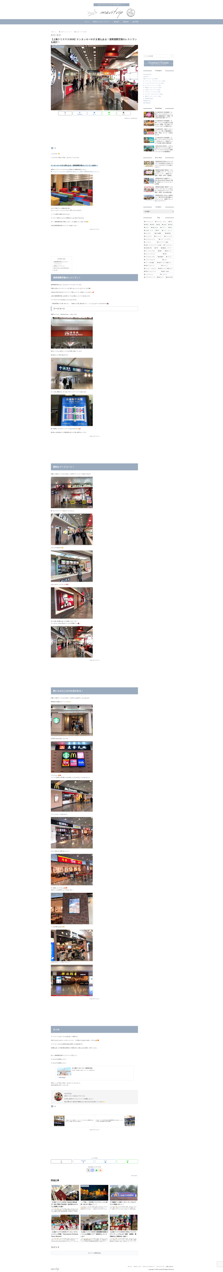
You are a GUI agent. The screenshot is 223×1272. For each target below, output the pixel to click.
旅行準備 (146, 103)
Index (146, 76)
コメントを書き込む (94, 1253)
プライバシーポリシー (149, 1266)
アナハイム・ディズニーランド (155, 81)
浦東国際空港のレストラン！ (61, 261)
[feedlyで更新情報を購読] (96, 1170)
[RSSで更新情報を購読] (100, 1170)
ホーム (130, 1266)
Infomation (147, 74)
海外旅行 (149, 98)
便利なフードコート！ (59, 266)
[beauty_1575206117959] (72, 190)
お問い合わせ (169, 1266)
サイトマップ (160, 1266)
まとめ (55, 270)
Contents (59, 258)
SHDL (54, 35)
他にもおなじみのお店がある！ (62, 268)
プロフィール (137, 1266)
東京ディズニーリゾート (153, 96)
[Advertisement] (94, 132)
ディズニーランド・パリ (153, 85)
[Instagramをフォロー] (92, 1170)
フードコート (58, 264)
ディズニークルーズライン (154, 94)
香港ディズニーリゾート (153, 87)
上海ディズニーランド (152, 89)
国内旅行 (146, 100)
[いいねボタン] (52, 148)
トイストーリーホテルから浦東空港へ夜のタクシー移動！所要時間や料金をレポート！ (76, 171)
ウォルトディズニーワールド (154, 83)
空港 (59, 35)
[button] (124, 113)
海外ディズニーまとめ (150, 78)
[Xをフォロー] (88, 1170)
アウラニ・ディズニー (152, 92)
